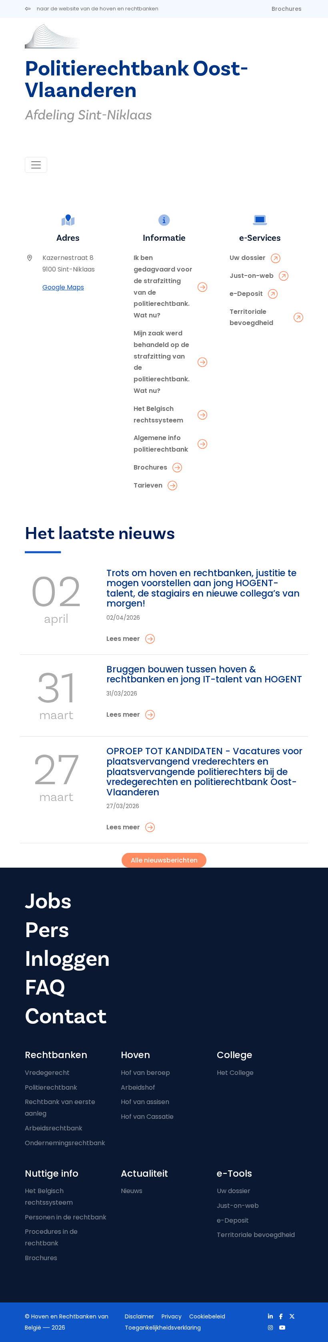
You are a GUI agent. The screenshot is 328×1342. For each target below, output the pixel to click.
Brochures (287, 9)
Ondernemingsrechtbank (65, 1143)
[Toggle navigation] (36, 165)
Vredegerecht (47, 1072)
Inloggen (67, 958)
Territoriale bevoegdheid (256, 1234)
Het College (235, 1072)
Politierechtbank (51, 1087)
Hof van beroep (145, 1072)
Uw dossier (233, 1190)
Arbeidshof (138, 1087)
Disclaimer (139, 1316)
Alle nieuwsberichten (164, 860)
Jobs (48, 901)
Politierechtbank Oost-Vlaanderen (136, 79)
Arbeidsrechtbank (53, 1128)
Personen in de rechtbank (65, 1217)
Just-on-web (238, 1205)
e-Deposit (233, 1220)
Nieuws (131, 1190)
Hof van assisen (145, 1101)
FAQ (45, 987)
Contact (65, 1016)
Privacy (172, 1316)
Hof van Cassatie (147, 1116)
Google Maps (63, 287)
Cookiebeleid (207, 1316)
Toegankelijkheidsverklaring (163, 1328)
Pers (47, 930)
